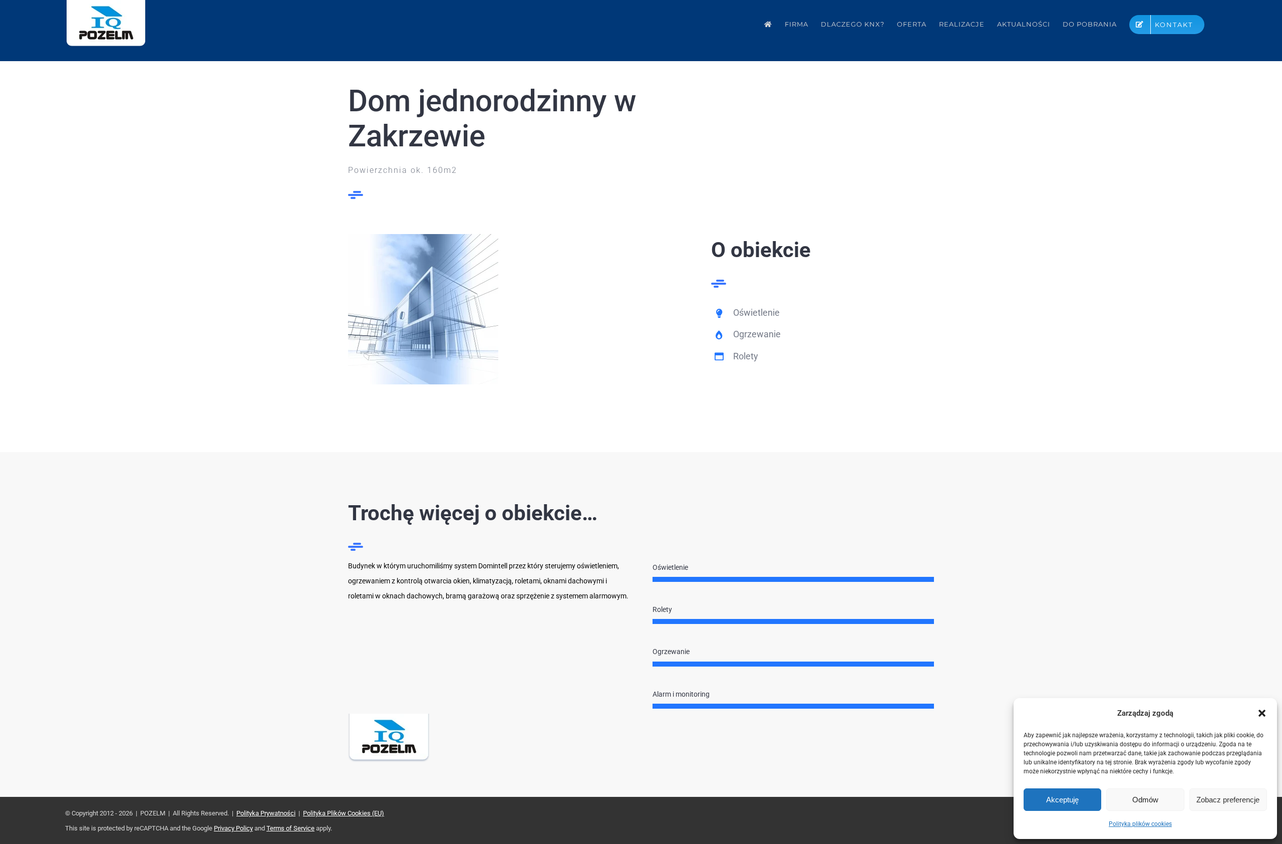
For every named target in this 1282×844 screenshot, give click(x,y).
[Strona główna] (768, 24)
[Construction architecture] (423, 238)
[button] (1262, 713)
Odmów (1145, 799)
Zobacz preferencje (1227, 799)
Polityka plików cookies (1140, 823)
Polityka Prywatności (265, 813)
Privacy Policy (233, 828)
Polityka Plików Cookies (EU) (343, 813)
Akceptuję (1062, 799)
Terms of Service (290, 828)
